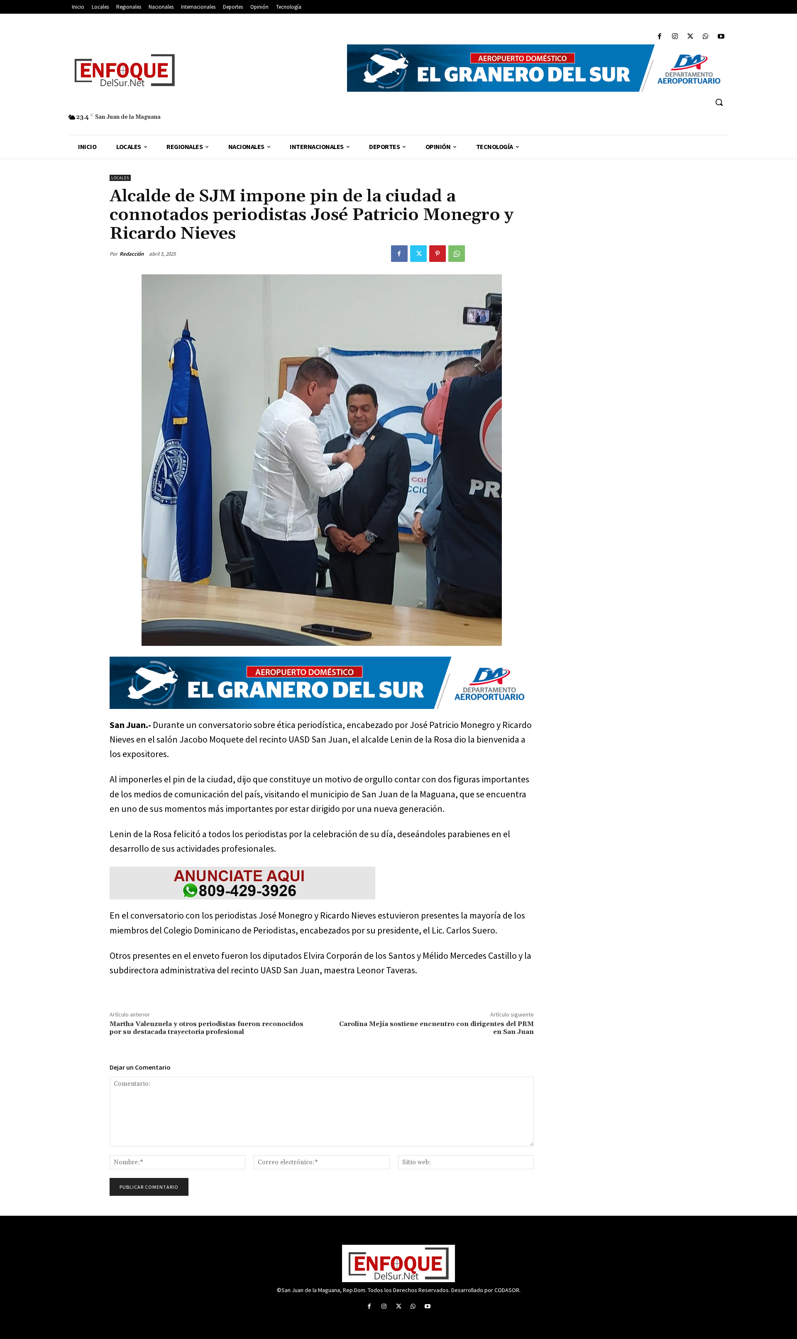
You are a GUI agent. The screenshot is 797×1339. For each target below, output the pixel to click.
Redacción (132, 253)
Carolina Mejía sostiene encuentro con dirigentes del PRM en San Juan (436, 1028)
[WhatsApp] (705, 36)
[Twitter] (690, 36)
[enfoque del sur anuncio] (322, 883)
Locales (120, 178)
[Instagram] (674, 36)
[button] (719, 102)
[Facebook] (659, 36)
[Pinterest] (437, 253)
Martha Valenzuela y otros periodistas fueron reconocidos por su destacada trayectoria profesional (206, 1028)
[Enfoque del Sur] (203, 70)
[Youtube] (721, 36)
